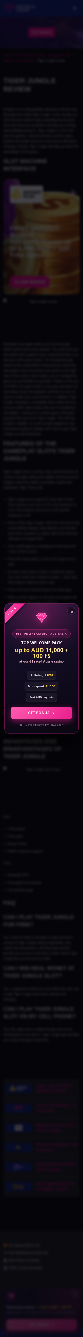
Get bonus (39, 712)
